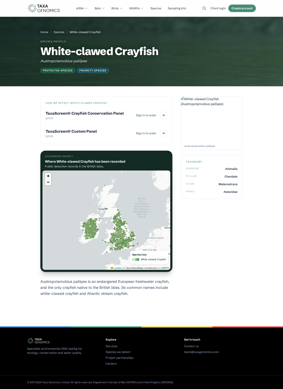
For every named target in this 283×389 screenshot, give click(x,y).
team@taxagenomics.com (201, 352)
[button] (48, 176)
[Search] (204, 8)
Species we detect (118, 352)
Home (44, 32)
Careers (111, 363)
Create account (242, 8)
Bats (98, 8)
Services (111, 346)
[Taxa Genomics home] (44, 8)
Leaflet (117, 268)
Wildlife (134, 8)
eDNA (80, 8)
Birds (115, 8)
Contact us (191, 346)
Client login (218, 8)
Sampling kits (177, 8)
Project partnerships (119, 358)
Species (155, 8)
